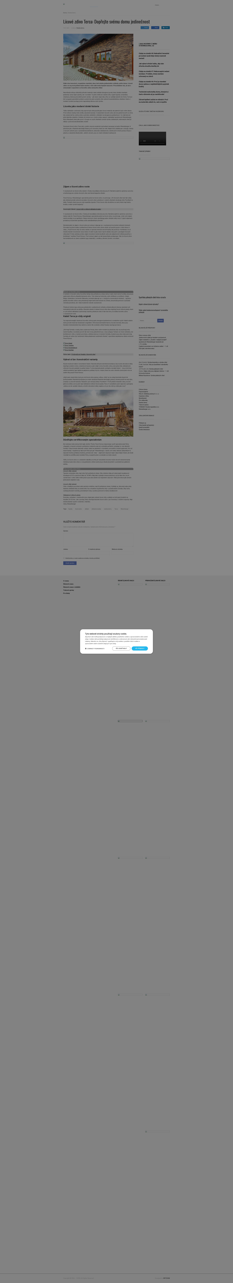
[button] (94, 648)
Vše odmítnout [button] (121, 648)
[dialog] (116, 641)
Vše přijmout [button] (139, 648)
